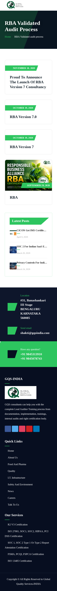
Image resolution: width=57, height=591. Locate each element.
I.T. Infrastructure (16, 477)
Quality (11, 471)
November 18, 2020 (24, 68)
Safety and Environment (20, 484)
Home (8, 36)
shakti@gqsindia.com (35, 333)
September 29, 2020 (38, 185)
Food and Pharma (17, 464)
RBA (14, 197)
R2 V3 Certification (18, 524)
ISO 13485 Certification (20, 561)
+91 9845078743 (31, 358)
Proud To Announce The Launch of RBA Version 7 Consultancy (28, 82)
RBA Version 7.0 (23, 117)
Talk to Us (13, 504)
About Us (13, 457)
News (11, 491)
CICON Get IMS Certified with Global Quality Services (32, 230)
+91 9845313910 (31, 354)
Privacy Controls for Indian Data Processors (32, 262)
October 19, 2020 (23, 108)
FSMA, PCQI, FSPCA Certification (26, 554)
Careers (11, 498)
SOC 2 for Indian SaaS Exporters (32, 246)
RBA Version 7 (22, 147)
